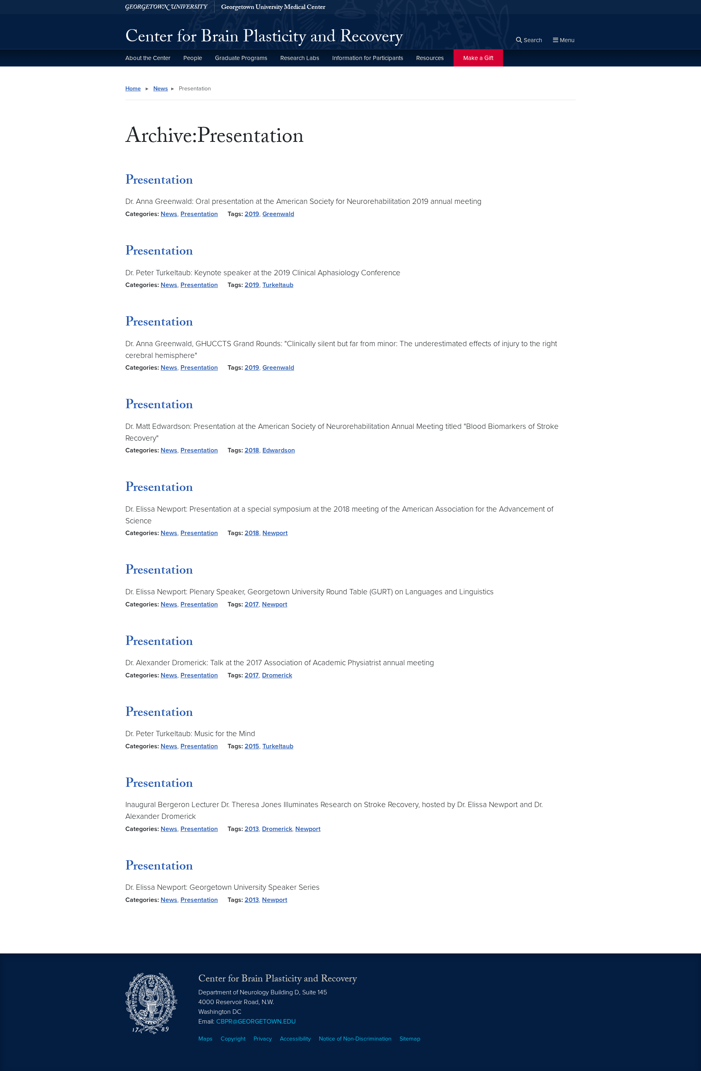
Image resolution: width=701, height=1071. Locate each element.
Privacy (263, 1038)
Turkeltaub (277, 285)
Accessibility (295, 1038)
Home (133, 88)
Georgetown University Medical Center (273, 8)
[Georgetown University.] (166, 7)
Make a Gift (478, 58)
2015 (252, 746)
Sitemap (410, 1038)
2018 (252, 450)
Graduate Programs (241, 58)
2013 (252, 829)
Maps (205, 1038)
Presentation (159, 182)
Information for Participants (367, 58)
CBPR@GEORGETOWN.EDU (256, 1021)
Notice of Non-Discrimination (355, 1038)
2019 (252, 214)
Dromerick (277, 675)
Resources (430, 58)
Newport (275, 533)
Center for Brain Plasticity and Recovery (263, 39)
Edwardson (278, 450)
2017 (252, 604)
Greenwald (278, 214)
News (160, 88)
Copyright (233, 1038)
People (192, 58)
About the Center (147, 58)
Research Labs (299, 58)
